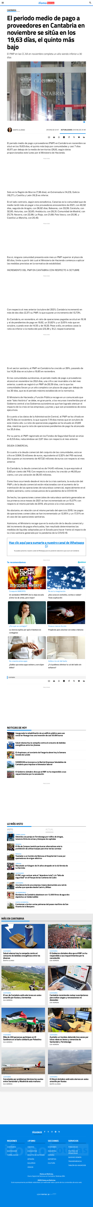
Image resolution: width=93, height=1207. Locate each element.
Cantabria (11, 10)
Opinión (30, 1159)
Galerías (31, 1163)
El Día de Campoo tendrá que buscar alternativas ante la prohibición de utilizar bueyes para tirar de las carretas (38, 847)
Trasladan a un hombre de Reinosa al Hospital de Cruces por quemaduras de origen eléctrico (40, 857)
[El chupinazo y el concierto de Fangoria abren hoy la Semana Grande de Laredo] (10, 755)
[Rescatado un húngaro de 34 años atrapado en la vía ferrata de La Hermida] (10, 866)
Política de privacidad (73, 1152)
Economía (52, 1147)
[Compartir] (59, 137)
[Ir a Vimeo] (55, 1132)
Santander (12, 1151)
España (51, 1155)
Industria (52, 1151)
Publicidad (73, 1147)
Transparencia (75, 1161)
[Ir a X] (48, 1132)
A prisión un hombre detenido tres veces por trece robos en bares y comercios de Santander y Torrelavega (69, 1039)
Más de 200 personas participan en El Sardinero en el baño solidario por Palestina (22, 1038)
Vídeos (30, 1167)
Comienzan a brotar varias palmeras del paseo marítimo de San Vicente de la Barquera (41, 905)
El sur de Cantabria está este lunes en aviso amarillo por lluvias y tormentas (22, 996)
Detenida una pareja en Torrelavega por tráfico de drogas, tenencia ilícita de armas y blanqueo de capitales (39, 837)
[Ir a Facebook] (44, 1132)
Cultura (51, 1163)
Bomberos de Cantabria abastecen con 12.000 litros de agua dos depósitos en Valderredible (42, 895)
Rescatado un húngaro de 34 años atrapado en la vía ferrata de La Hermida (41, 866)
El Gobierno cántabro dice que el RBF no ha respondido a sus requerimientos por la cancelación (40, 773)
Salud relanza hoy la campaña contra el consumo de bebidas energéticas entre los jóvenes (40, 744)
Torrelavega (12, 1155)
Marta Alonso (19, 130)
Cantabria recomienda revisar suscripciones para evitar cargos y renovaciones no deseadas (69, 997)
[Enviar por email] (49, 137)
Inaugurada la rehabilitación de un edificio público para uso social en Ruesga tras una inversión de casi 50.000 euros (40, 734)
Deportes (52, 1159)
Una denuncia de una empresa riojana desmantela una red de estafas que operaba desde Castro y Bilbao (40, 886)
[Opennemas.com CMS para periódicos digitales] (46, 1194)
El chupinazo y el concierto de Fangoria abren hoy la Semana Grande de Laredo (40, 753)
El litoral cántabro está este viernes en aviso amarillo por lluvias (69, 1080)
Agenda (30, 1147)
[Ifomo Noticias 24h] (46, 2)
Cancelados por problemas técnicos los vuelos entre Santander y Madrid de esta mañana (23, 1080)
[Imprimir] (54, 137)
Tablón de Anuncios (77, 1165)
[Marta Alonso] (9, 130)
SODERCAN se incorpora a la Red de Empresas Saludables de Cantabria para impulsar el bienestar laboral (40, 763)
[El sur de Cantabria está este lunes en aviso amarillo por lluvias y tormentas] (23, 978)
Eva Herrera (54, 960)
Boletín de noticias (35, 1155)
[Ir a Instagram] (52, 1132)
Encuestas (32, 1151)
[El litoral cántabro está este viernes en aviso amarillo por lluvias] (70, 1062)
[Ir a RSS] (59, 1132)
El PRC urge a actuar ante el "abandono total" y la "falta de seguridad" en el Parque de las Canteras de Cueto (39, 876)
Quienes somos (74, 1157)
